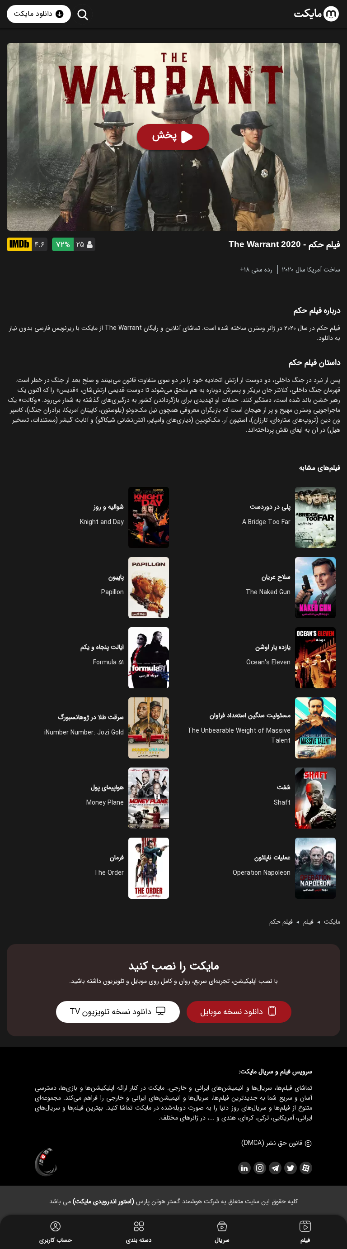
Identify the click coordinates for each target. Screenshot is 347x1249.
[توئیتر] (290, 1168)
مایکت (332, 922)
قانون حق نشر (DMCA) (271, 1143)
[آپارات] (305, 1168)
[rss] (244, 1168)
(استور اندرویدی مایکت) (103, 1201)
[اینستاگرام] (259, 1168)
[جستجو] (82, 14)
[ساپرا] (46, 1162)
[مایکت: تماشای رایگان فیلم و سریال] (316, 14)
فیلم (308, 922)
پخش (164, 135)
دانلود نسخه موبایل (231, 1012)
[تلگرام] (274, 1168)
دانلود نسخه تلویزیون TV (110, 1012)
